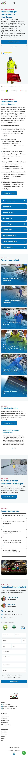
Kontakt (3, 738)
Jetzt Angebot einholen (14, 41)
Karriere (3, 736)
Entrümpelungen (4, 722)
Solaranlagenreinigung (6, 724)
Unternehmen (4, 734)
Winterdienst (4, 718)
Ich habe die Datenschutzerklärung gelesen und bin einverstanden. (12, 676)
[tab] (12, 448)
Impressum (10, 750)
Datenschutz (17, 750)
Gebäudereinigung (5, 720)
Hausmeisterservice (5, 716)
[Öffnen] (25, 2)
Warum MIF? (14, 47)
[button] (14, 516)
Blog (2, 740)
